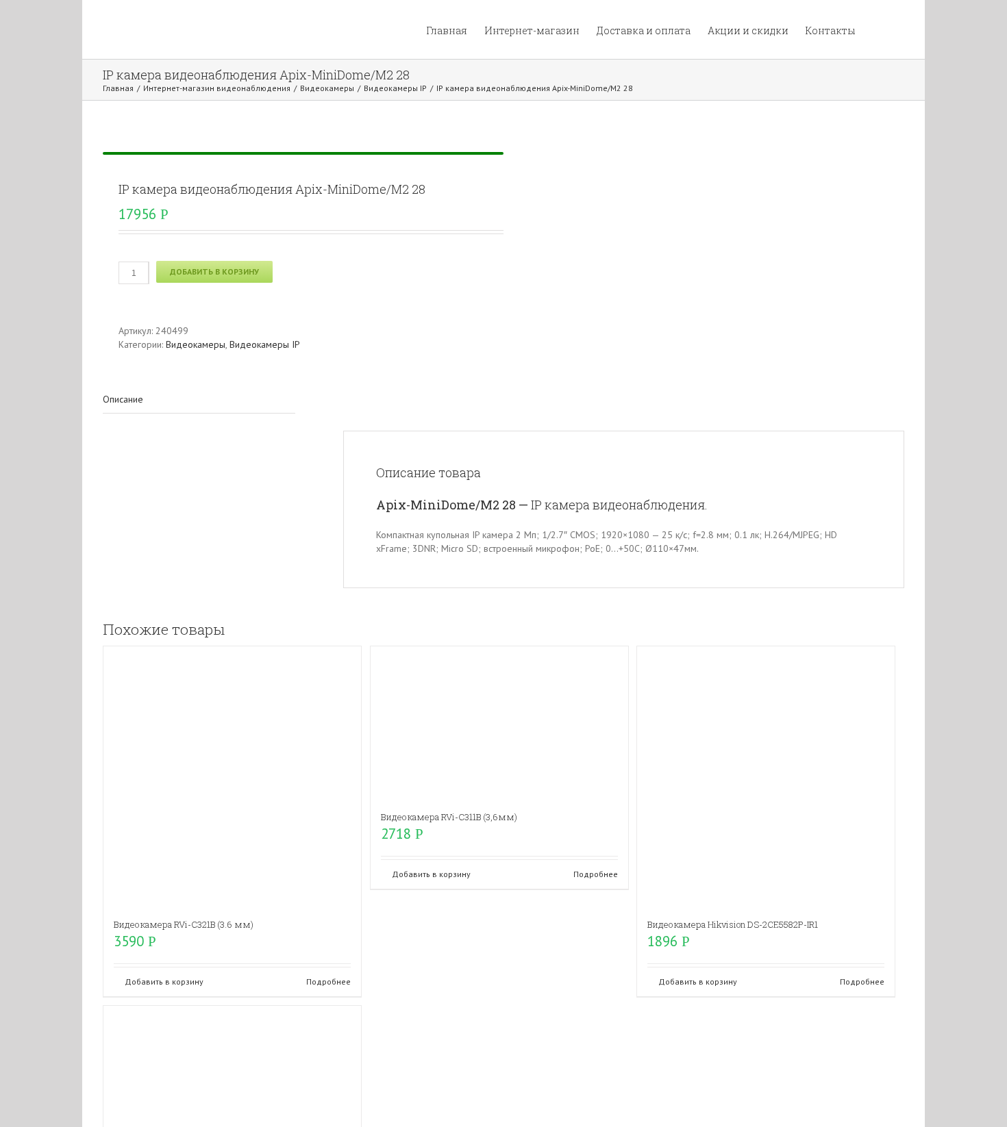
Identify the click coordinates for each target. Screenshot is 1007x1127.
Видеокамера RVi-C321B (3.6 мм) (183, 924)
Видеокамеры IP (264, 344)
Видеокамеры (195, 344)
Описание (123, 399)
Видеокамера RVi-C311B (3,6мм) (449, 817)
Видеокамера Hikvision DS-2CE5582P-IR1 (732, 924)
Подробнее (328, 981)
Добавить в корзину (214, 271)
